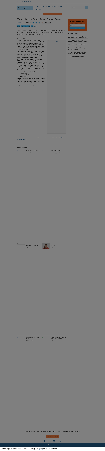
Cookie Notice (41, 449)
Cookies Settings (80, 448)
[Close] (103, 448)
